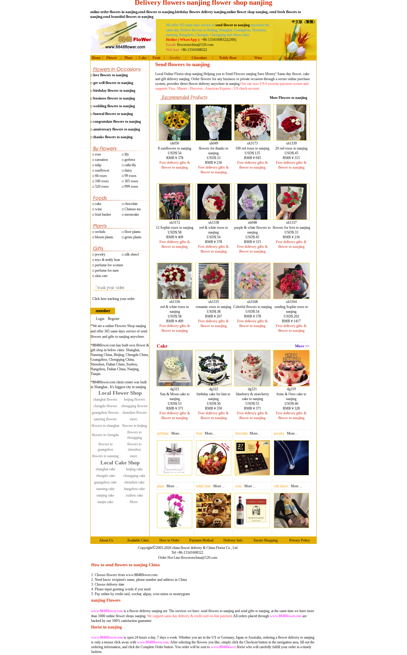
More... (176, 433)
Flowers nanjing (245, 74)
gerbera (129, 160)
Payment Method (201, 540)
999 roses (131, 186)
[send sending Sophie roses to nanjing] (291, 297)
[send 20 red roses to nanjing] (291, 139)
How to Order (169, 540)
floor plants (133, 232)
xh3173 (252, 143)
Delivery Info (233, 540)
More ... (172, 486)
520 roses (101, 186)
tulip (97, 165)
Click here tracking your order (113, 299)
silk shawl (131, 254)
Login (100, 319)
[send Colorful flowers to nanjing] (252, 297)
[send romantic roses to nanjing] (214, 297)
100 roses (101, 181)
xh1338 (213, 222)
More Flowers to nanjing (288, 98)
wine (98, 209)
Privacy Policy (299, 540)
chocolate (131, 204)
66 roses (101, 176)
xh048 (252, 222)
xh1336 (174, 302)
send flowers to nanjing (217, 611)
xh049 (213, 143)
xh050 (174, 143)
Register (113, 319)
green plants (133, 237)
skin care (101, 276)
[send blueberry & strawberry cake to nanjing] (252, 385)
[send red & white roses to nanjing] (214, 218)
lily (127, 154)
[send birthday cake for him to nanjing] (214, 385)
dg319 (291, 389)
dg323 (174, 389)
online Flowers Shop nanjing (125, 326)
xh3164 (291, 302)
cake (97, 204)
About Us (106, 540)
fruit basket (103, 214)
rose (98, 154)
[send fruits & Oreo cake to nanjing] (291, 385)
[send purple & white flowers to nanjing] (252, 218)
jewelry (99, 254)
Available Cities (138, 540)
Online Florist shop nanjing (183, 74)
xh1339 (291, 143)
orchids (100, 232)
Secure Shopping (266, 540)
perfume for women (108, 265)
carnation (101, 160)
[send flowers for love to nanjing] (291, 218)
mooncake (131, 214)
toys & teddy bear (107, 260)
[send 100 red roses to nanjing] (252, 139)
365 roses (131, 181)
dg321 (252, 389)
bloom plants (104, 237)
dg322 (213, 389)
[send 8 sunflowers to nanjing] (174, 139)
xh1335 (213, 302)
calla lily (130, 165)
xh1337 (291, 222)
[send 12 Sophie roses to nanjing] (174, 218)
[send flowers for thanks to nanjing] (214, 139)
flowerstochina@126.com (199, 558)
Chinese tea (132, 209)
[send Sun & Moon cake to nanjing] (174, 385)
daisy (128, 170)
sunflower (101, 170)
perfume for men (106, 270)
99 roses (130, 176)
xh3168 (252, 302)
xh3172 (174, 222)
